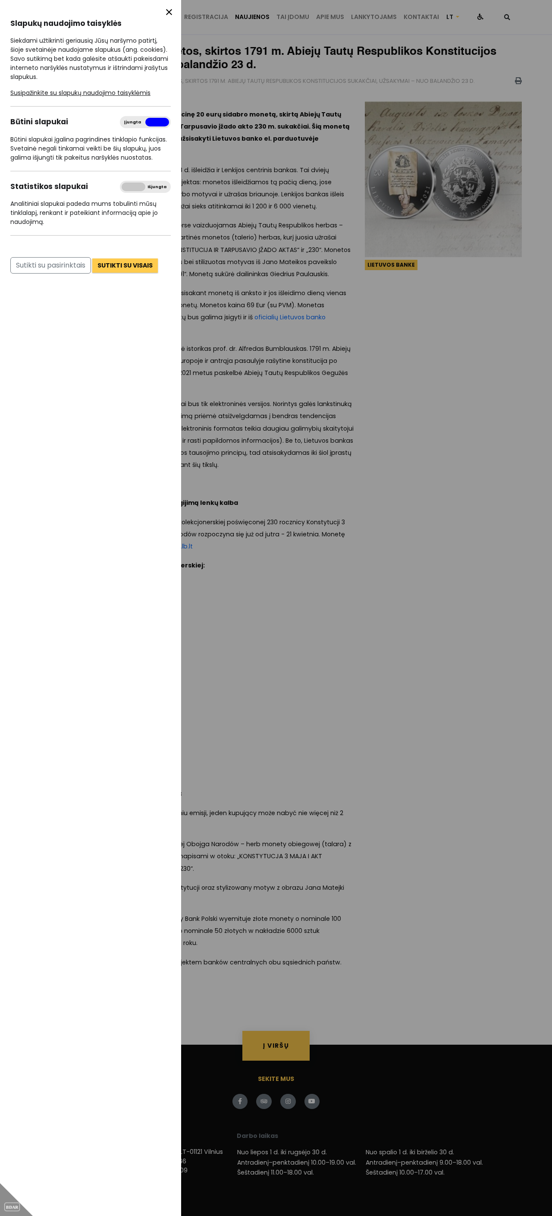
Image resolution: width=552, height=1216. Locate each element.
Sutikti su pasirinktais (50, 265)
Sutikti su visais (125, 265)
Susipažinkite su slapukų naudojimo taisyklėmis (80, 92)
